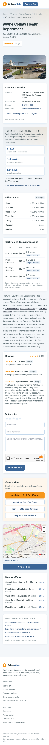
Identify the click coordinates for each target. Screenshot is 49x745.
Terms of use (8, 719)
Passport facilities (10, 693)
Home (5, 14)
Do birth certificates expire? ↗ (17, 633)
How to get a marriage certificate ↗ (19, 636)
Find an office (30, 4)
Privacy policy (8, 715)
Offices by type (9, 689)
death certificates (27, 309)
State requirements (11, 697)
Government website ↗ (31, 109)
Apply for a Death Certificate (25, 502)
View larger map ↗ (11, 560)
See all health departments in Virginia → (22, 113)
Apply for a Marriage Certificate (25, 509)
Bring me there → (25, 567)
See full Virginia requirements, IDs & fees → (24, 185)
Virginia (13, 14)
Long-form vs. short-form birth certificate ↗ (23, 629)
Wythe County (25, 14)
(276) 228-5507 (28, 105)
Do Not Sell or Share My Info (14, 722)
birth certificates (12, 309)
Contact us (7, 711)
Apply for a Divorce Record (24, 515)
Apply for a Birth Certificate (25, 495)
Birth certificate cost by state (14, 701)
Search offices (8, 686)
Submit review (15, 467)
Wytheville (38, 14)
